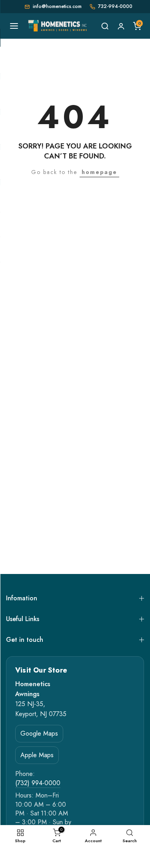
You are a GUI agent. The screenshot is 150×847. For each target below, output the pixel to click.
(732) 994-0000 (37, 783)
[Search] (104, 26)
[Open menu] (14, 26)
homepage (99, 172)
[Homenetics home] (58, 26)
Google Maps (39, 733)
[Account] (120, 26)
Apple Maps (37, 755)
